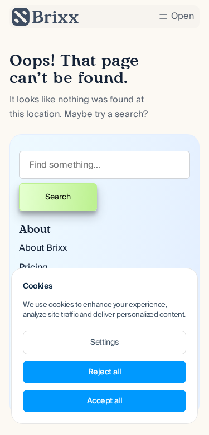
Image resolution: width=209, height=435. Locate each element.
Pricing (33, 267)
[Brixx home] (45, 17)
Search (58, 197)
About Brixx (43, 248)
